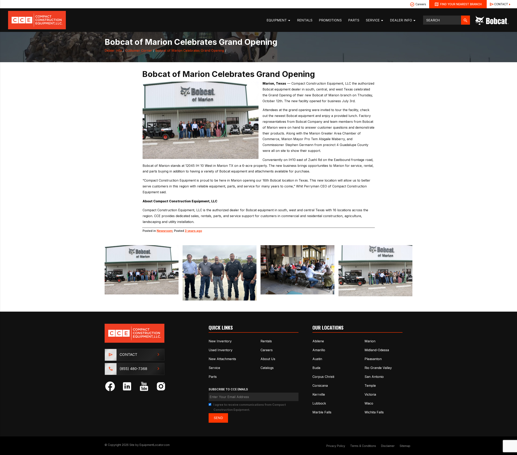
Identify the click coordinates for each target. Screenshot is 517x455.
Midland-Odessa (377, 350)
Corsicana (320, 386)
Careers (420, 4)
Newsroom (164, 230)
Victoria (370, 394)
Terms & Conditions (363, 446)
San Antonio (374, 377)
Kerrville (318, 394)
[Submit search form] (465, 20)
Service (373, 20)
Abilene (318, 341)
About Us (268, 359)
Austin (317, 359)
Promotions (330, 20)
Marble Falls (321, 412)
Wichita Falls (374, 412)
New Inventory (220, 341)
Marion (370, 341)
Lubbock (319, 403)
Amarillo (318, 350)
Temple (370, 386)
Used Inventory (220, 350)
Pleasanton (373, 359)
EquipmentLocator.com (155, 445)
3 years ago (193, 230)
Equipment (277, 20)
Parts (353, 20)
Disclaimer (388, 446)
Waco (369, 403)
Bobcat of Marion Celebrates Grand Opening (189, 50)
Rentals (304, 20)
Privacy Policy (335, 446)
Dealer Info (401, 20)
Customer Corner (138, 50)
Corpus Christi (323, 377)
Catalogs (267, 368)
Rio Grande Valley (378, 368)
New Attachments (222, 359)
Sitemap (405, 446)
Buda (316, 368)
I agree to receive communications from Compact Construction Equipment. (249, 407)
